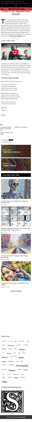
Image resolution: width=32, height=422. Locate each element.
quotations (9, 374)
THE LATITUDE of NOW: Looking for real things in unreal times (15, 256)
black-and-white (22, 341)
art (16, 342)
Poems (12, 3)
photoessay (11, 365)
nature (4, 361)
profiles (25, 370)
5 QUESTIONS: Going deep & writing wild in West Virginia (15, 283)
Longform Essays (10, 1)
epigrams (10, 348)
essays (22, 349)
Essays (11, 140)
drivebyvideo (25, 344)
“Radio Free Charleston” (16, 36)
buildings (3, 344)
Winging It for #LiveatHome (21, 127)
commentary (18, 344)
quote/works (16, 374)
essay (15, 348)
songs (16, 378)
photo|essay (4, 369)
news (17, 361)
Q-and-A (3, 374)
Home (2, 1)
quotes (22, 374)
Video (16, 3)
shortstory (10, 377)
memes (23, 352)
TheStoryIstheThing (16, 9)
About (20, 3)
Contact (25, 3)
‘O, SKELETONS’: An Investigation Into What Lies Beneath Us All (14, 201)
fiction (3, 352)
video (10, 142)
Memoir (18, 1)
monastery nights (13, 356)
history (9, 353)
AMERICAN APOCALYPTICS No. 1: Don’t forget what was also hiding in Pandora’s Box (15, 229)
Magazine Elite (22, 417)
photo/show (4, 364)
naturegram (11, 361)
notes (22, 361)
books (28, 341)
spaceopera (22, 377)
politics (19, 369)
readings (3, 377)
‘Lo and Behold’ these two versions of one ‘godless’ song (6, 129)
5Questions (4, 341)
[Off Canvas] (2, 9)
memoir (5, 357)
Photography (5, 3)
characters (11, 345)
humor (14, 352)
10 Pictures (10, 341)
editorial (4, 349)
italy (19, 353)
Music (23, 1)
